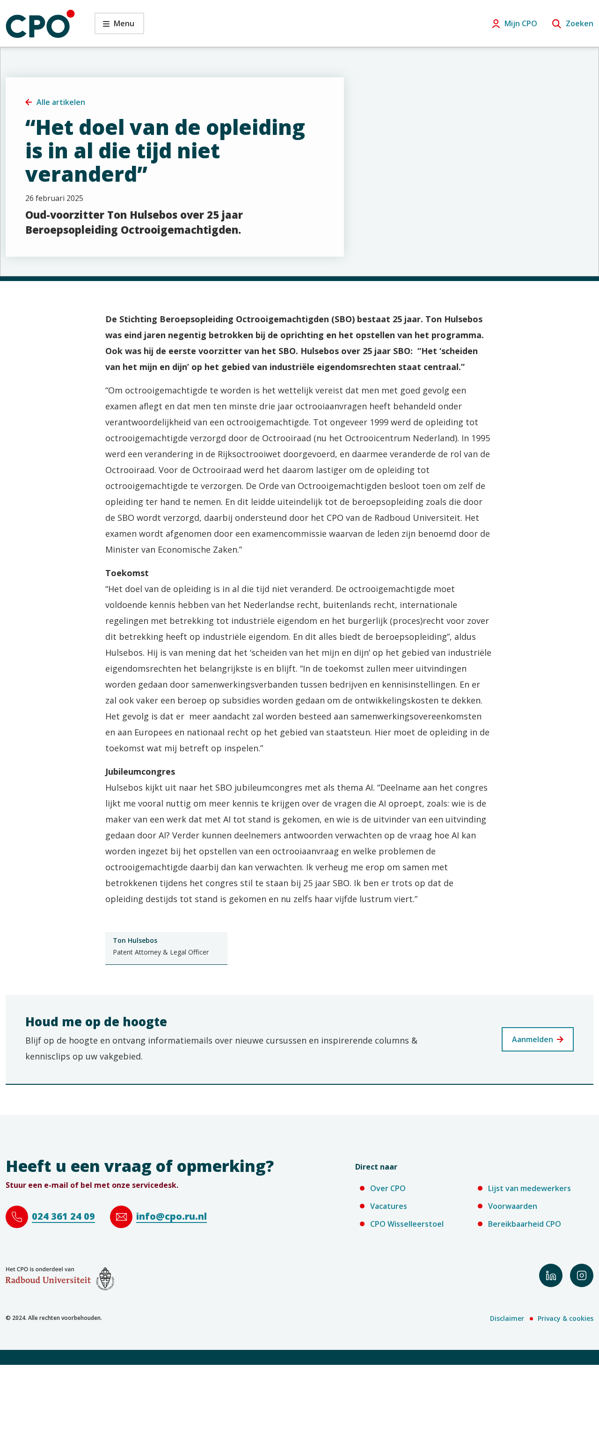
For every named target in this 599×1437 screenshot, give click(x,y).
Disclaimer (507, 1318)
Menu (114, 26)
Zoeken (579, 23)
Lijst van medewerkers (529, 1188)
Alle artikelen (61, 102)
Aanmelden (532, 1039)
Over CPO (388, 1188)
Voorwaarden (512, 1206)
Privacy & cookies (565, 1318)
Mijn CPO (520, 23)
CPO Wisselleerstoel (407, 1224)
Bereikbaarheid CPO (524, 1224)
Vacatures (388, 1206)
